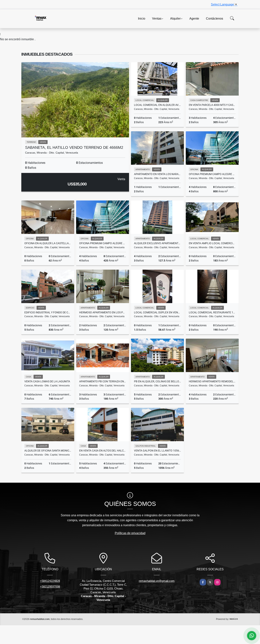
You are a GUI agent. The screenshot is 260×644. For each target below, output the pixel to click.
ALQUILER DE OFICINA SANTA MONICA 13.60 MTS (47, 450)
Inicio (141, 18)
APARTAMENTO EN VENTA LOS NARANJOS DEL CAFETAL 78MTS (157, 174)
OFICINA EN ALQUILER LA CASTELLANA (47, 243)
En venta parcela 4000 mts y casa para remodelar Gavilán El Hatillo (212, 104)
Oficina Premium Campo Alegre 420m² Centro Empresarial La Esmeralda (102, 243)
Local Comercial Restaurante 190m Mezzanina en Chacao (212, 312)
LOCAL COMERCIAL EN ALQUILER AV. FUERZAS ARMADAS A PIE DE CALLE (157, 104)
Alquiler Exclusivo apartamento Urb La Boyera (157, 243)
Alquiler (175, 18)
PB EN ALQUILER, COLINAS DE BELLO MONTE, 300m (157, 381)
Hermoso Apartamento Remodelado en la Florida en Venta (212, 381)
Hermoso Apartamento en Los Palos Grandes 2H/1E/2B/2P (102, 312)
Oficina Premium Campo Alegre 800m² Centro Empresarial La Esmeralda (212, 174)
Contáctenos (214, 18)
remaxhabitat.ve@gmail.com (157, 580)
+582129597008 (50, 586)
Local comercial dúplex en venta (157, 312)
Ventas (156, 18)
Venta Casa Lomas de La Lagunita (47, 381)
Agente (194, 18)
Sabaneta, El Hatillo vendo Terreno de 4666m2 (74, 147)
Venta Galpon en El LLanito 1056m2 (157, 450)
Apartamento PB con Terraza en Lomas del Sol (102, 381)
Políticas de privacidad (130, 533)
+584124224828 (50, 580)
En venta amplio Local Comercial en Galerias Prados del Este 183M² (212, 243)
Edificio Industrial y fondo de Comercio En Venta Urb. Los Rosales (47, 312)
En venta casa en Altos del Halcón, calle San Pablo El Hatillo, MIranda (102, 450)
